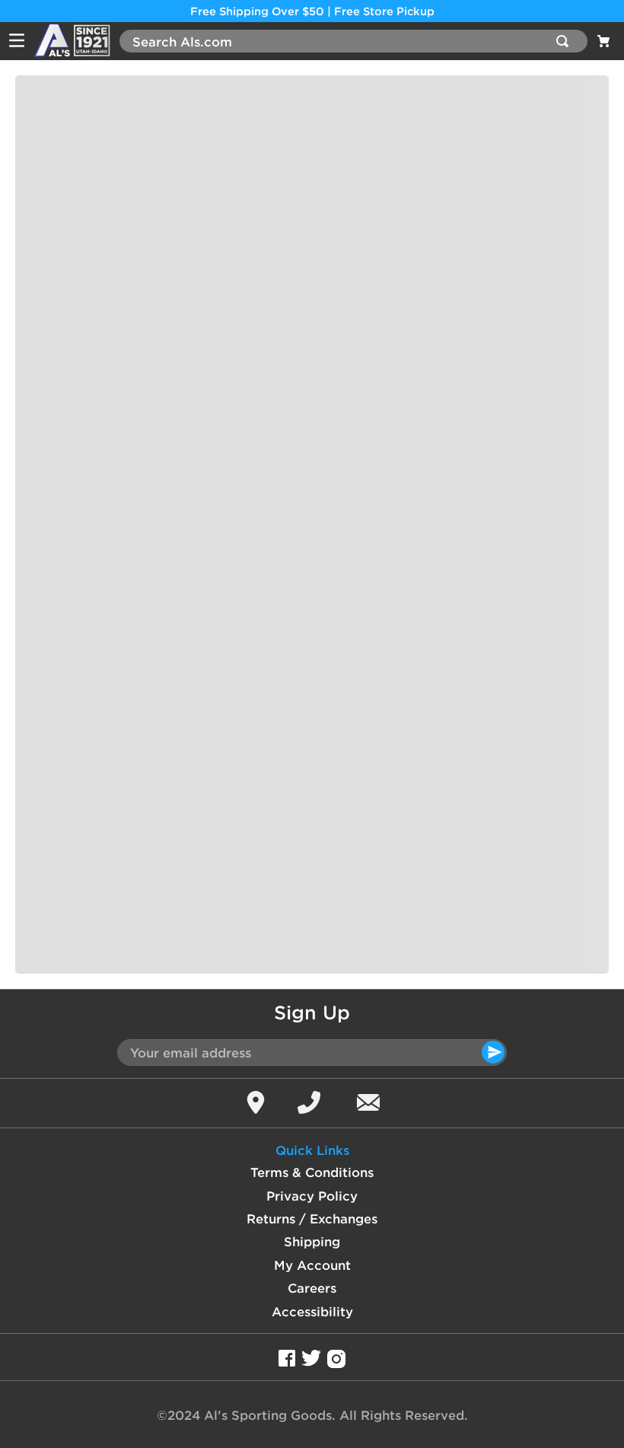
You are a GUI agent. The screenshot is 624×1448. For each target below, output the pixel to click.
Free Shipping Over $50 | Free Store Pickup (312, 11)
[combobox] (353, 41)
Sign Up (312, 1012)
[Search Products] (565, 41)
